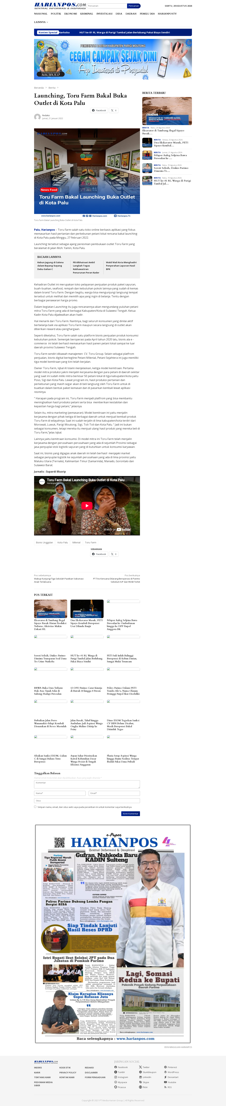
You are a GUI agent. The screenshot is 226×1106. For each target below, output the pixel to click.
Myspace (122, 1082)
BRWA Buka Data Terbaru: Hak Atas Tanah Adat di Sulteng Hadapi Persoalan (48, 690)
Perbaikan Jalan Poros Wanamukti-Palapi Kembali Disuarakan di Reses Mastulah (50, 723)
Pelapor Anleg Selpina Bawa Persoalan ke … (170, 157)
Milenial (76, 542)
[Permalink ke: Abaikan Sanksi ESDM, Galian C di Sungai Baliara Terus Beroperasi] (50, 744)
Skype (146, 1082)
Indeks (38, 1067)
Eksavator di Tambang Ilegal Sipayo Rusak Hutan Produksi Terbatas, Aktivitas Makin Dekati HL (50, 625)
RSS (170, 1087)
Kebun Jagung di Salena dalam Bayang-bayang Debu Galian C (50, 266)
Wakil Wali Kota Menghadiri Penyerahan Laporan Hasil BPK (121, 266)
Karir (37, 1072)
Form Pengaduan (95, 1077)
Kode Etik (64, 1067)
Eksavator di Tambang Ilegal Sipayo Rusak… (163, 132)
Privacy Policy (67, 1072)
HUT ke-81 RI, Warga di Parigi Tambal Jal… (172, 182)
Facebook (123, 1067)
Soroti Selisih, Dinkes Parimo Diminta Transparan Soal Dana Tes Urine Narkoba (50, 658)
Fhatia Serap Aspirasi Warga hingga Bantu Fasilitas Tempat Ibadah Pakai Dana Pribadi (123, 758)
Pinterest (172, 1067)
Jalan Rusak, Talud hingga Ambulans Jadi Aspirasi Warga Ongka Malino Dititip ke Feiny (86, 725)
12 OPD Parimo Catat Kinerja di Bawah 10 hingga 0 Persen (86, 689)
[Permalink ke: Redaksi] (37, 116)
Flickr (145, 1087)
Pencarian (134, 5)
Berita (145, 127)
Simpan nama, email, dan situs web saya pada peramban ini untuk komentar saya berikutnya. (85, 807)
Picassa (122, 1087)
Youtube (172, 1082)
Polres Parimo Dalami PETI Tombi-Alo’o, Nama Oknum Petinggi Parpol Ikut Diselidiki (123, 690)
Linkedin (147, 1077)
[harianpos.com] (60, 5)
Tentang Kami (42, 1077)
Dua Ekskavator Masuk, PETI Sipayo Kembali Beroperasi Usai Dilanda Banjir (86, 623)
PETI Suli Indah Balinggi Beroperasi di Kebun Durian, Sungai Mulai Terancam (122, 658)
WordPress (173, 1072)
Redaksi (89, 1067)
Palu (37, 229)
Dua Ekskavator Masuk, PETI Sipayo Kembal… (171, 144)
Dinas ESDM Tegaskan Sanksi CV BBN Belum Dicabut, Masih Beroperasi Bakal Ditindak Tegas (123, 725)
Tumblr (121, 1072)
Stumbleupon (149, 1072)
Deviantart (173, 1077)
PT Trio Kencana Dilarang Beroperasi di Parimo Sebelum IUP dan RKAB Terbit (116, 578)
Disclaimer (91, 1072)
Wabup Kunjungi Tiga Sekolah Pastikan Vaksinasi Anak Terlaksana (59, 578)
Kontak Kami (66, 1077)
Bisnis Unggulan (44, 542)
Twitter (146, 1067)
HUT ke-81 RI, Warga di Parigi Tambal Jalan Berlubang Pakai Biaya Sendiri (70, 32)
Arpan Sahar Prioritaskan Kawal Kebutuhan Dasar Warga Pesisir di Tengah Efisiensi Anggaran (83, 760)
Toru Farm (90, 542)
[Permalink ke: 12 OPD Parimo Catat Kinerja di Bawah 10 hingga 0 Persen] (87, 676)
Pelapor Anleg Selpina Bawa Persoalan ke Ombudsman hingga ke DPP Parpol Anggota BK (122, 625)
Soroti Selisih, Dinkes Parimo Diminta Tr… (171, 169)
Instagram (123, 1077)
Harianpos (48, 229)
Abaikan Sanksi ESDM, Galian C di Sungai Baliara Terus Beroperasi (50, 758)
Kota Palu (62, 542)
